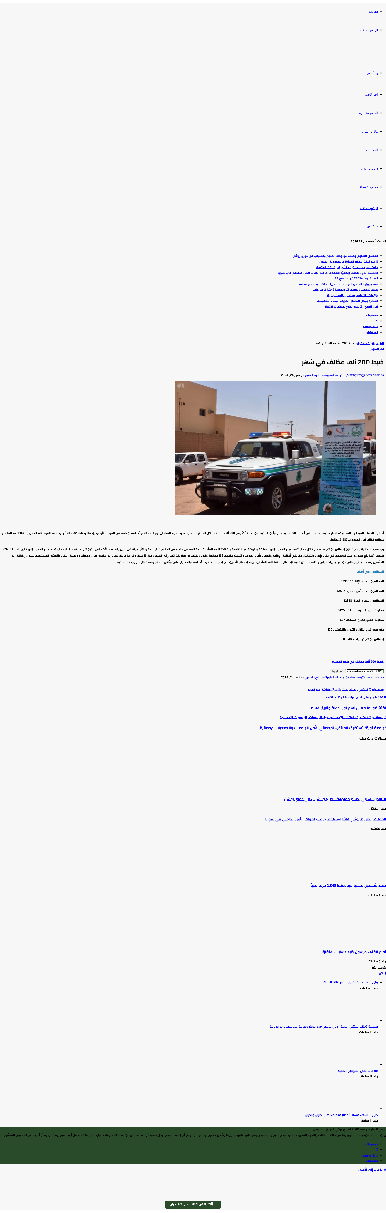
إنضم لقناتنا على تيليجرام (188, 1204)
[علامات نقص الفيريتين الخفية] (356, 1065)
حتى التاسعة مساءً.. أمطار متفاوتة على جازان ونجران (341, 1115)
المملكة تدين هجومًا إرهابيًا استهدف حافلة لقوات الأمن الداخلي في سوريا (328, 273)
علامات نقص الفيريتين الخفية (358, 1071)
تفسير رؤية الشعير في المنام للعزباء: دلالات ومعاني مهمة (338, 284)
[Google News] (372, 684)
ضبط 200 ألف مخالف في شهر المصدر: (358, 662)
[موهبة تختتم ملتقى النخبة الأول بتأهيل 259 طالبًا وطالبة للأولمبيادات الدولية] (356, 1020)
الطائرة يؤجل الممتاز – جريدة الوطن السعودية (347, 301)
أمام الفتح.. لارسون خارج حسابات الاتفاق (351, 307)
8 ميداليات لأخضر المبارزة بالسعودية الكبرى (348, 262)
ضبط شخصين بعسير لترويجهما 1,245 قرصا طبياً (345, 290)
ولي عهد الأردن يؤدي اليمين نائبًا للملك (350, 982)
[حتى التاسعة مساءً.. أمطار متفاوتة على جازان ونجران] (356, 1109)
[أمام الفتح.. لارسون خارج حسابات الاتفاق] (347, 941)
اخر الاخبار (371, 94)
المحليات (372, 150)
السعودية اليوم (368, 113)
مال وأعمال (370, 131)
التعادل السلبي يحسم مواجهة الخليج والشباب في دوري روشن (335, 256)
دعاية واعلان (369, 168)
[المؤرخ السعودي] (371, 52)
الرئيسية (378, 343)
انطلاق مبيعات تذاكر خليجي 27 (356, 278)
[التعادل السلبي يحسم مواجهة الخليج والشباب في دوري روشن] (347, 789)
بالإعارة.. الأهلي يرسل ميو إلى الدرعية (352, 295)
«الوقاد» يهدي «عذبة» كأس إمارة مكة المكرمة (347, 267)
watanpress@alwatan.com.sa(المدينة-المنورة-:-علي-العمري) (343, 375)
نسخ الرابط (338, 671)
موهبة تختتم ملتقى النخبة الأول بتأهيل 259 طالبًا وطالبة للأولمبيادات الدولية (323, 1027)
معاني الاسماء (369, 187)
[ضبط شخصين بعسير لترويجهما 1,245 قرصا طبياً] (347, 875)
